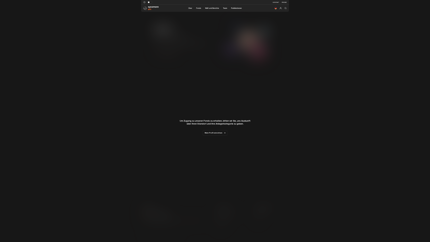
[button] (276, 8)
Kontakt (276, 2)
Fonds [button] (198, 8)
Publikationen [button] (236, 8)
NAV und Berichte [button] (212, 8)
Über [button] (190, 8)
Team (225, 8)
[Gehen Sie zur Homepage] (151, 8)
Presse (284, 2)
